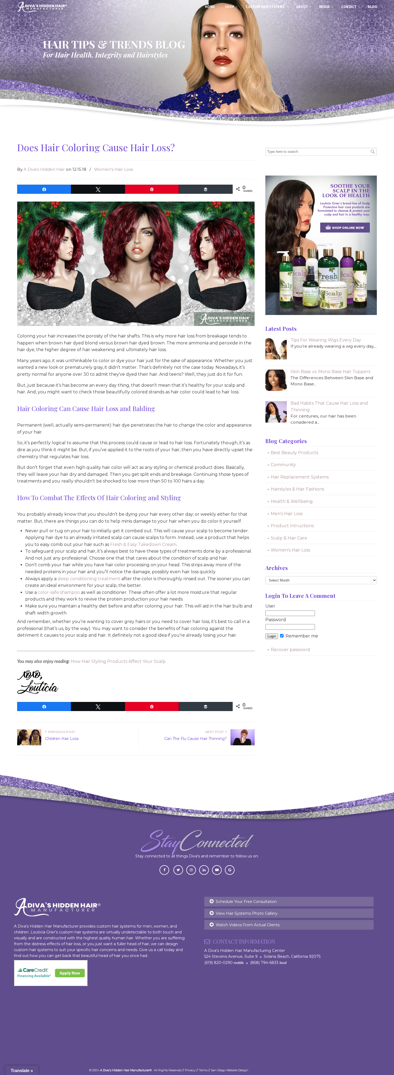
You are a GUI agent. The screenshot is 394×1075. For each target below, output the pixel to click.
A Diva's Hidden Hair (44, 169)
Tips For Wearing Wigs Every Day (326, 340)
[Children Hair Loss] (29, 744)
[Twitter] (178, 869)
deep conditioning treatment (89, 578)
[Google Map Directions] (230, 869)
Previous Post (60, 732)
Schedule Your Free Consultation (246, 901)
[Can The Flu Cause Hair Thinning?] (243, 744)
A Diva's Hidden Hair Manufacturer (42, 7)
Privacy (190, 1070)
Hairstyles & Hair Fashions (297, 489)
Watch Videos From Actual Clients (248, 924)
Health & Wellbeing (292, 501)
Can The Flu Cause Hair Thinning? (195, 738)
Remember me (301, 636)
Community (283, 464)
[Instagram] (191, 869)
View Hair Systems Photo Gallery (246, 913)
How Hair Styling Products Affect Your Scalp (118, 661)
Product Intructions (292, 525)
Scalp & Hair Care (289, 538)
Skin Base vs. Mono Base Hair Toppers (330, 371)
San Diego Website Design (229, 1070)
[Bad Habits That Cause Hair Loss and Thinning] (276, 421)
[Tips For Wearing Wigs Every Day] (276, 357)
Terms (203, 1070)
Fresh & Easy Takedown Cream (143, 544)
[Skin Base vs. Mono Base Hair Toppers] (276, 389)
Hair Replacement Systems (300, 477)
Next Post (215, 732)
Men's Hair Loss (287, 513)
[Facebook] (164, 869)
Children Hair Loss (62, 738)
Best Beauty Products (294, 452)
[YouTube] (217, 869)
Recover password (290, 649)
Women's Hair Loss (113, 169)
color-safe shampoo (59, 592)
